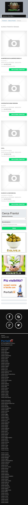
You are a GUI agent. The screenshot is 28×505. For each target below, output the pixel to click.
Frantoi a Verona (4, 501)
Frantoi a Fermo (4, 465)
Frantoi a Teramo (5, 391)
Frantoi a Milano (4, 425)
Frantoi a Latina (4, 471)
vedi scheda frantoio (18, 69)
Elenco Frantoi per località (6, 345)
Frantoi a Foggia (4, 414)
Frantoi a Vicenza (5, 450)
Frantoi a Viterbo (4, 502)
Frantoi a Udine (4, 447)
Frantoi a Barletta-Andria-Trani (7, 403)
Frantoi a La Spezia (5, 419)
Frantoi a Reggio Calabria (6, 437)
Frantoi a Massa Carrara (6, 371)
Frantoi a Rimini (4, 439)
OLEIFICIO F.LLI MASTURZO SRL (8, 193)
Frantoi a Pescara (5, 433)
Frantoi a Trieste (4, 394)
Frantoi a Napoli (4, 426)
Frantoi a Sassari (4, 440)
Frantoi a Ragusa (4, 488)
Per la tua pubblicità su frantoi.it (8, 343)
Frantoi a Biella (4, 405)
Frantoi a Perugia (5, 484)
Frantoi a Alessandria (5, 400)
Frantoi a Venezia (5, 396)
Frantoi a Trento (4, 445)
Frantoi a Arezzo (4, 349)
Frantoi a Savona (4, 493)
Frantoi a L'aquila (4, 366)
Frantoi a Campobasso (6, 408)
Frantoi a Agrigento (5, 347)
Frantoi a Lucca (4, 369)
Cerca (14, 228)
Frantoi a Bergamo (5, 352)
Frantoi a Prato (4, 436)
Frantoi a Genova (5, 416)
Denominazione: (6, 222)
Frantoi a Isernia (4, 470)
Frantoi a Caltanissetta (6, 355)
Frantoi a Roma (4, 491)
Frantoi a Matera (4, 423)
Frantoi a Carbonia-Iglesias (7, 460)
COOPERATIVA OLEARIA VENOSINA (9, 103)
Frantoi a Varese (4, 499)
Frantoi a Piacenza (5, 485)
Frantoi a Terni (4, 443)
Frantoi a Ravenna (5, 385)
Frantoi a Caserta (5, 357)
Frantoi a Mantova (5, 474)
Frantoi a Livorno (4, 473)
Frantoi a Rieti (4, 386)
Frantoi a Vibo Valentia (6, 397)
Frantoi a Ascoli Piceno (6, 402)
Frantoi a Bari (4, 351)
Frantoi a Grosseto (5, 365)
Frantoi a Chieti (4, 358)
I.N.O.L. (2, 148)
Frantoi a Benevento (5, 456)
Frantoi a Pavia (4, 431)
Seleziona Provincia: (7, 216)
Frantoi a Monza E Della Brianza (8, 374)
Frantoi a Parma (4, 379)
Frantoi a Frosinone (5, 363)
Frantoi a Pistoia (4, 434)
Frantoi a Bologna (5, 457)
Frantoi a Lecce (4, 368)
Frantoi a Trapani (5, 392)
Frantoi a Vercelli (4, 448)
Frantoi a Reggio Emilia (6, 490)
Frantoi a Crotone (5, 463)
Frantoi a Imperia (5, 417)
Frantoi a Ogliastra (5, 428)
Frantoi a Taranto (5, 494)
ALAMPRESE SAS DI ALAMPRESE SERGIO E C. (11, 58)
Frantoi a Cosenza (5, 411)
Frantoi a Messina (5, 372)
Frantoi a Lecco (4, 420)
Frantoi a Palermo (5, 482)
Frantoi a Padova (4, 429)
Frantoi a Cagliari (5, 459)
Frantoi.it (4, 20)
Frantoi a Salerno (5, 388)
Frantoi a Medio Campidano (7, 476)
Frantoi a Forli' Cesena (6, 466)
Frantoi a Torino (4, 496)
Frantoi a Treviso (4, 497)
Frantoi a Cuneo (4, 360)
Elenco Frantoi (12, 20)
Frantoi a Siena (4, 389)
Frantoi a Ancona (4, 452)
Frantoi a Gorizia (4, 468)
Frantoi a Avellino (5, 454)
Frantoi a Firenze (4, 361)
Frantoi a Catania (5, 409)
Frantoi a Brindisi (4, 406)
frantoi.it (3, 335)
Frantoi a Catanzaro (5, 462)
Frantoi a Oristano (5, 377)
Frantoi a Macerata (5, 422)
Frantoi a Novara (4, 479)
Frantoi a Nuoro (4, 375)
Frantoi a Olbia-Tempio (6, 480)
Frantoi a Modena (5, 477)
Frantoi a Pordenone (5, 487)
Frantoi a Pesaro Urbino (6, 380)
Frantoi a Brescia (4, 354)
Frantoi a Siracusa (5, 442)
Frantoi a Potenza (5, 383)
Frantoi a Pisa (4, 382)
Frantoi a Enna (4, 412)
